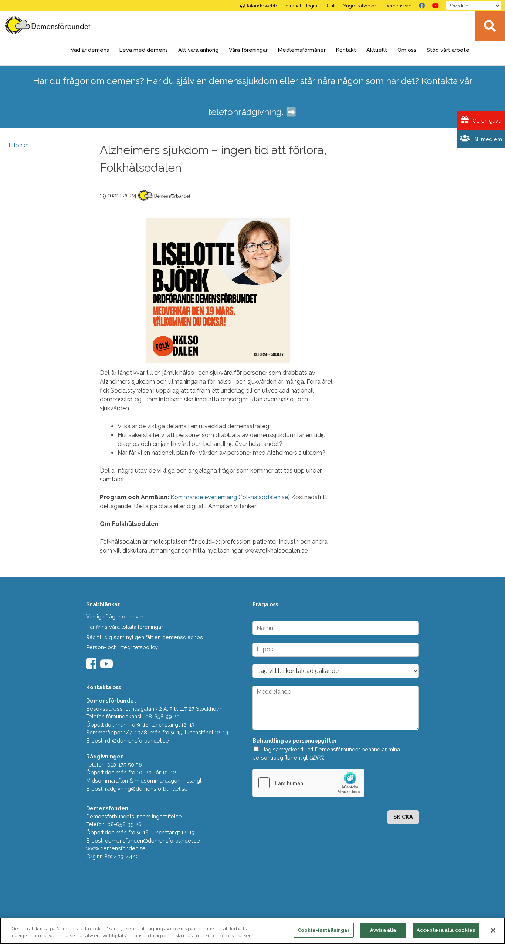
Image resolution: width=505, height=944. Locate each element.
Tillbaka (18, 145)
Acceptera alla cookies (446, 930)
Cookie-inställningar (324, 930)
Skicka (403, 817)
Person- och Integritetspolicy (122, 647)
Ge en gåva (486, 120)
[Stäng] (493, 930)
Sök (490, 26)
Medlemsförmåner (302, 50)
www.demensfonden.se (116, 848)
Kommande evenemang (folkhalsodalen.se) (230, 497)
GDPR (316, 757)
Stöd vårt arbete (448, 50)
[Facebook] (421, 5)
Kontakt (346, 50)
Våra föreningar (248, 50)
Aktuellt (376, 50)
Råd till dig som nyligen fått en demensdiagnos (144, 637)
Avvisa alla (383, 930)
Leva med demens (143, 50)
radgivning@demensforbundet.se (146, 788)
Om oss (406, 50)
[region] (252, 931)
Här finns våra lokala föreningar (124, 627)
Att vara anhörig (198, 50)
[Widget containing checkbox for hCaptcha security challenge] (308, 783)
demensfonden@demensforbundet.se (152, 840)
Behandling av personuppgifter (296, 740)
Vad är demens (90, 50)
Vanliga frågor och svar (114, 616)
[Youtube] (107, 666)
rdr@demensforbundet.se (137, 740)
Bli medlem (487, 139)
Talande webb (261, 6)
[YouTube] (435, 5)
